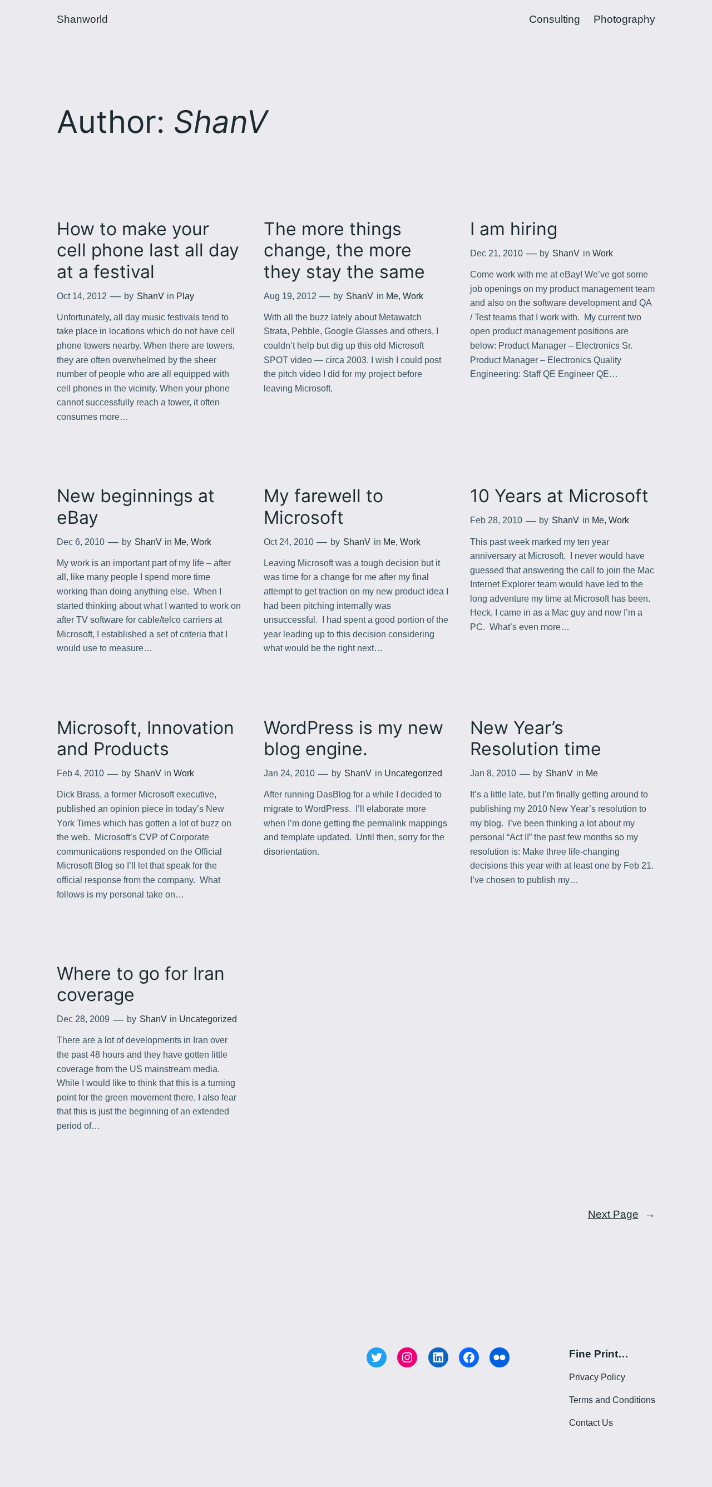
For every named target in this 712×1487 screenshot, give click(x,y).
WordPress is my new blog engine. (353, 738)
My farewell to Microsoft (323, 506)
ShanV (150, 296)
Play (185, 296)
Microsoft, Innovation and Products (145, 738)
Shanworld (82, 19)
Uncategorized (413, 773)
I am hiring (513, 229)
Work (413, 296)
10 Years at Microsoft (559, 496)
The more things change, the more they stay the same (344, 250)
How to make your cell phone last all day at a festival (148, 250)
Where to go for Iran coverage (141, 984)
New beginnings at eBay (136, 506)
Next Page (621, 1214)
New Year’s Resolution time (535, 738)
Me (392, 296)
